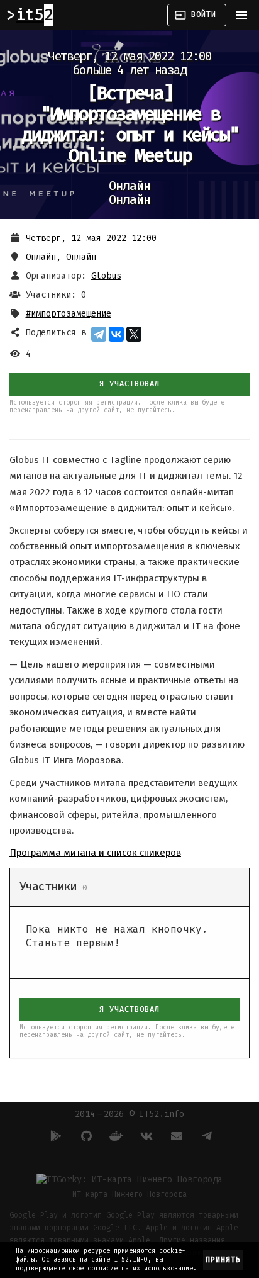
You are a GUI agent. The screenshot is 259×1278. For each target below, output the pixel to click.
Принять (223, 1259)
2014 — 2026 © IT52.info (129, 1114)
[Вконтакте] (145, 1136)
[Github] (84, 1136)
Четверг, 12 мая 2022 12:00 (91, 238)
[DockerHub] (114, 1136)
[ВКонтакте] (116, 334)
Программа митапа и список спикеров (95, 852)
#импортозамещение (68, 313)
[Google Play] (54, 1136)
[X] (133, 334)
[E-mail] (175, 1136)
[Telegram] (98, 334)
